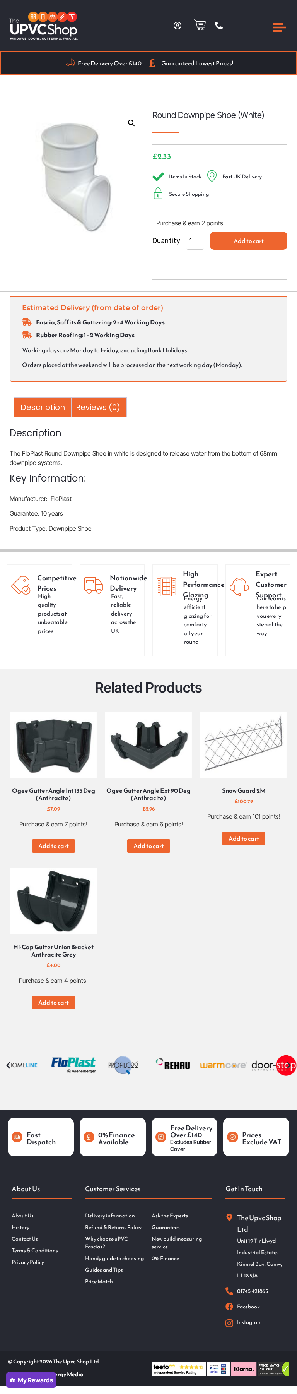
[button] (131, 123)
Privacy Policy (28, 1262)
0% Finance (165, 1258)
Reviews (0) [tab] (98, 407)
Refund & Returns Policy (113, 1227)
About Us (23, 1216)
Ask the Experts (170, 1216)
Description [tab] (42, 407)
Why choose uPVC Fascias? (106, 1243)
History (20, 1227)
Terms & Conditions (35, 1251)
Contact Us (25, 1239)
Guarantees (166, 1227)
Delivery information (110, 1216)
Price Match (99, 1282)
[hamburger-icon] (279, 28)
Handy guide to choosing (114, 1258)
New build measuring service (177, 1243)
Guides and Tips (104, 1270)
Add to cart (249, 240)
